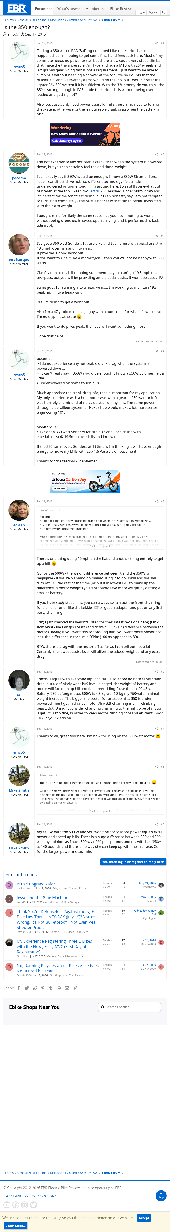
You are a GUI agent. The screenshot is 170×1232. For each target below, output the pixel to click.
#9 (162, 824)
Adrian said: (47, 775)
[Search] (163, 12)
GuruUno (22, 956)
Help (6, 1196)
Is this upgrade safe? (36, 884)
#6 (162, 671)
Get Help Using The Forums (67, 975)
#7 (162, 728)
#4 (162, 351)
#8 (162, 766)
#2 (162, 154)
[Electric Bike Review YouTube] (6, 1204)
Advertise (47, 1196)
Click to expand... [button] (101, 546)
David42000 (24, 932)
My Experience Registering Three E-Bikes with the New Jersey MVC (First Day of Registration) (54, 946)
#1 (162, 43)
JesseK (21, 902)
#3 (162, 236)
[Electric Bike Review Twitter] (33, 1204)
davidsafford (24, 888)
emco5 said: (47, 510)
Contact (31, 1196)
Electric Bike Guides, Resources (69, 932)
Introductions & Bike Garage (61, 902)
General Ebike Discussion (62, 956)
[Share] (156, 43)
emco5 (12, 34)
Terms (17, 1196)
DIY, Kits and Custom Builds (70, 888)
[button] (50, 8)
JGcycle (151, 901)
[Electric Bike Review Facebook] (15, 1204)
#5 (162, 501)
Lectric (94, 191)
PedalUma (149, 887)
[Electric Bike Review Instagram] (24, 1204)
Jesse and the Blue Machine (42, 897)
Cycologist (149, 918)
